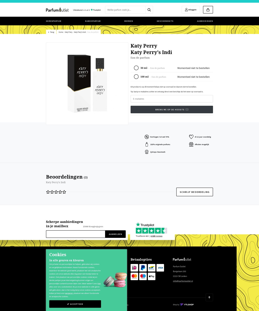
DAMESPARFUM (93, 21)
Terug (52, 32)
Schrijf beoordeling (194, 192)
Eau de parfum (93, 32)
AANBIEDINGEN (205, 21)
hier (99, 283)
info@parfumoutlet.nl (183, 281)
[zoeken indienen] (149, 9)
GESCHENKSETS (165, 21)
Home (61, 32)
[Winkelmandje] (208, 9)
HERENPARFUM (53, 21)
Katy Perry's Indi (80, 32)
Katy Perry (68, 32)
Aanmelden (115, 234)
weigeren (69, 293)
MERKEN (128, 21)
